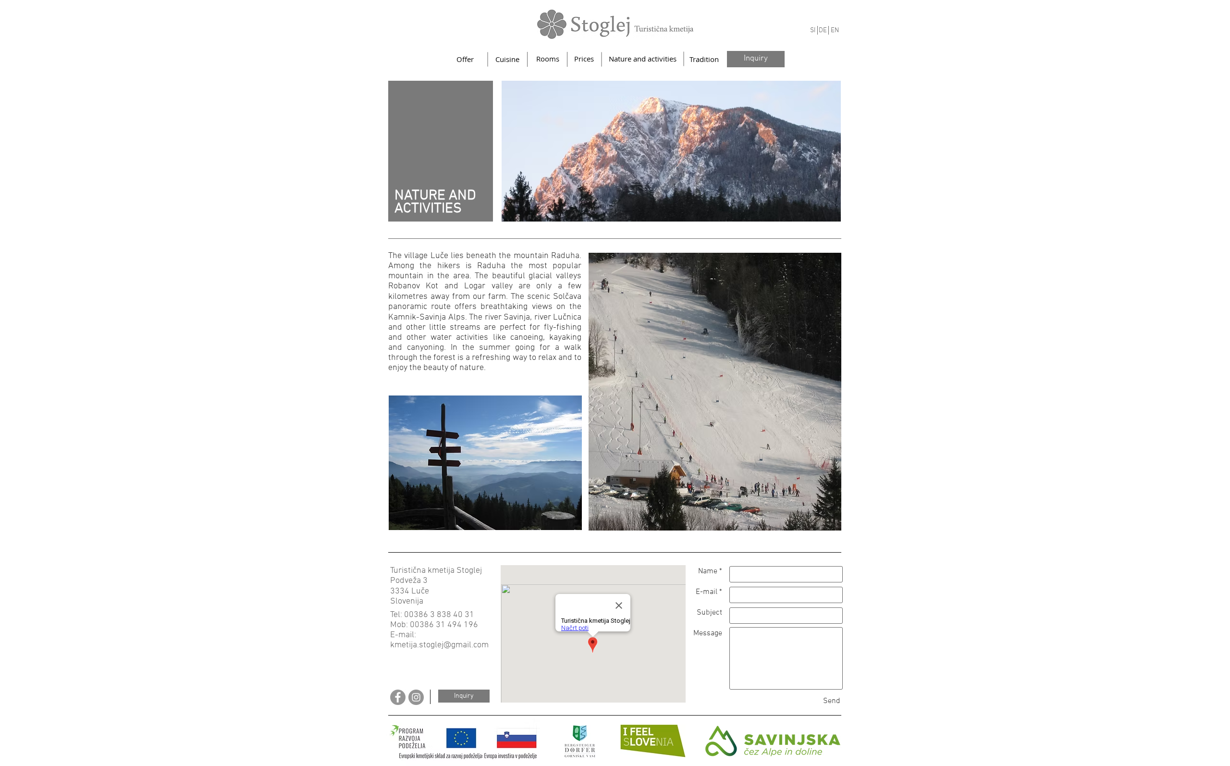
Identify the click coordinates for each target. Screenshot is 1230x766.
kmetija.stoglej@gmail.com (439, 645)
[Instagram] (416, 697)
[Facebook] (398, 697)
